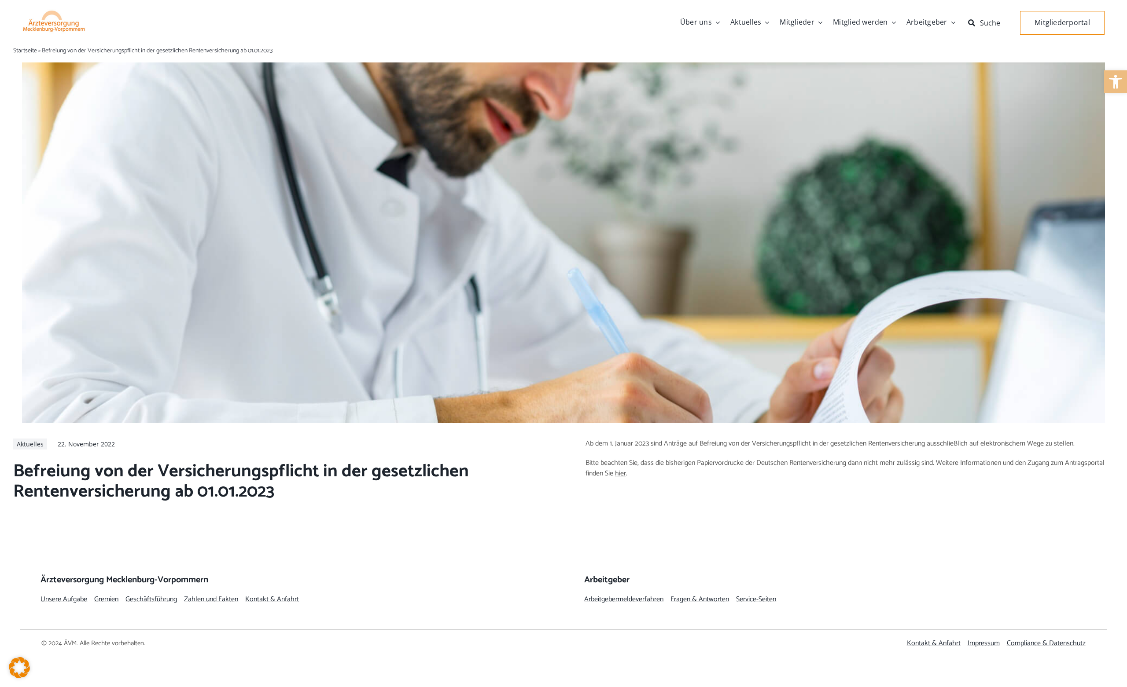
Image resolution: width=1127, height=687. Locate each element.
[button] (19, 667)
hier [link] (620, 473)
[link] (1115, 81)
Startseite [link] (25, 51)
